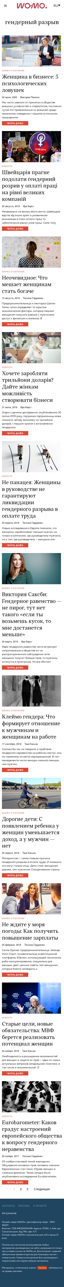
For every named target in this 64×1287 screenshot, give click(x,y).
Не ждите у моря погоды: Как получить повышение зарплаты (30, 931)
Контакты (8, 1206)
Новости (7, 166)
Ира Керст (28, 206)
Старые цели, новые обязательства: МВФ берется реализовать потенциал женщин (28, 1034)
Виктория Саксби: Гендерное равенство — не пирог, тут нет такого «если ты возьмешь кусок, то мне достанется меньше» (32, 614)
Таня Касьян (31, 744)
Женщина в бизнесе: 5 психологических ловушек (30, 84)
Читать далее (15, 123)
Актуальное (9, 1213)
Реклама (24, 1206)
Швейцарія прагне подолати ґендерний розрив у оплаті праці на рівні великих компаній (29, 186)
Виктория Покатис (30, 97)
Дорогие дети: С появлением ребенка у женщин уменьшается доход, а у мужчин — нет (31, 833)
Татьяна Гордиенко (33, 298)
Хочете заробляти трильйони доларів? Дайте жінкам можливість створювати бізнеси (28, 387)
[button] (58, 6)
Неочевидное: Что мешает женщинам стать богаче (26, 285)
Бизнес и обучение (13, 70)
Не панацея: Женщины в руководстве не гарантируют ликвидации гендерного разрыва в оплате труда (31, 499)
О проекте (40, 1206)
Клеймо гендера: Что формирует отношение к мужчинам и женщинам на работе (31, 727)
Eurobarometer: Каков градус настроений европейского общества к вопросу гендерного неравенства (32, 1136)
